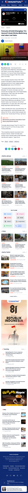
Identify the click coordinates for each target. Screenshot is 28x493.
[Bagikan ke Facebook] (2, 64)
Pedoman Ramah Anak (13, 468)
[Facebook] (7, 475)
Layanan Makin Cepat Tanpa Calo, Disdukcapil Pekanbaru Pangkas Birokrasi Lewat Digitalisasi (17, 274)
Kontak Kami (16, 470)
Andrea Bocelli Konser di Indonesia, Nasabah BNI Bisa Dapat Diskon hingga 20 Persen (11, 421)
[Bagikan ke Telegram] (8, 64)
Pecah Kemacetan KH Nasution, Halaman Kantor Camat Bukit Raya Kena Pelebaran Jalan (20, 247)
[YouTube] (14, 475)
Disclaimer (22, 468)
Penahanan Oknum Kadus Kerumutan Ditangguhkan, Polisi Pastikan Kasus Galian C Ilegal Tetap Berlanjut (7, 187)
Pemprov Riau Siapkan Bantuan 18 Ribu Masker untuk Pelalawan (18, 280)
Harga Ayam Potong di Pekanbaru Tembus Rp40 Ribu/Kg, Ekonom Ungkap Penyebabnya (16, 265)
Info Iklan (11, 470)
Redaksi (12, 466)
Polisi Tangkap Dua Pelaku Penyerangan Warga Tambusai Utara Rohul (20, 202)
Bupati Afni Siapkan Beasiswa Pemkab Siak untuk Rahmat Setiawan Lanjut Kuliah (15, 361)
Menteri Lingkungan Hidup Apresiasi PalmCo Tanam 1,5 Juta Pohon (17, 257)
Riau (8, 5)
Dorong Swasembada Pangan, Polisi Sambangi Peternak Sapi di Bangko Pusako (18, 289)
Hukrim (20, 5)
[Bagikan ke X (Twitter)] (15, 149)
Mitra (11, 292)
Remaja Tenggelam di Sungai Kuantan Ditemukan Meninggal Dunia (15, 382)
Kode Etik (5, 468)
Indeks (23, 156)
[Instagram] (10, 475)
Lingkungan (13, 259)
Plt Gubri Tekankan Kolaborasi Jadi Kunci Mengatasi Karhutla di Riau (11, 428)
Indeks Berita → (14, 296)
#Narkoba (17, 141)
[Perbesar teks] (26, 64)
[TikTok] (21, 475)
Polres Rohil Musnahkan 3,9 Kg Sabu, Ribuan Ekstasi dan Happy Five (14, 489)
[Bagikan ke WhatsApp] (5, 64)
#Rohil (6, 141)
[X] (17, 475)
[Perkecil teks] (20, 64)
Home (2, 27)
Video (3, 243)
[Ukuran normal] (23, 64)
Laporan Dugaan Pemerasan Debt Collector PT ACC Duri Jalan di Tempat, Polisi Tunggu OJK (20, 187)
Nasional (3, 5)
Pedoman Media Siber (20, 466)
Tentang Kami (6, 466)
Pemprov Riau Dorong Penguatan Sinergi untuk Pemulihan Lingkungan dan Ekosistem (10, 436)
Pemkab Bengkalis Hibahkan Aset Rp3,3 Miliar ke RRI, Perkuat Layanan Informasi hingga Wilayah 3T (15, 369)
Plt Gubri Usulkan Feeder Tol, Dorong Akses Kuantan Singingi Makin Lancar (7, 246)
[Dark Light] (26, 2)
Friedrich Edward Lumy (9, 41)
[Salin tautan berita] (22, 149)
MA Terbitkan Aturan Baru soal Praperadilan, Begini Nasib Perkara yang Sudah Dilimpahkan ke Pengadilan (7, 203)
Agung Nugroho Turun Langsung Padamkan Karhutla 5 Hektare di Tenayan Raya (14, 353)
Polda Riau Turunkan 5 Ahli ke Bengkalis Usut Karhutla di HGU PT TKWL (20, 170)
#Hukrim (11, 141)
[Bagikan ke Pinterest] (19, 149)
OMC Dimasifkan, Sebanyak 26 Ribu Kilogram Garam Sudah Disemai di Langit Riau (11, 444)
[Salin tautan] (11, 64)
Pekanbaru (14, 5)
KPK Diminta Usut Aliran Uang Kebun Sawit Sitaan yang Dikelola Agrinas (14, 120)
